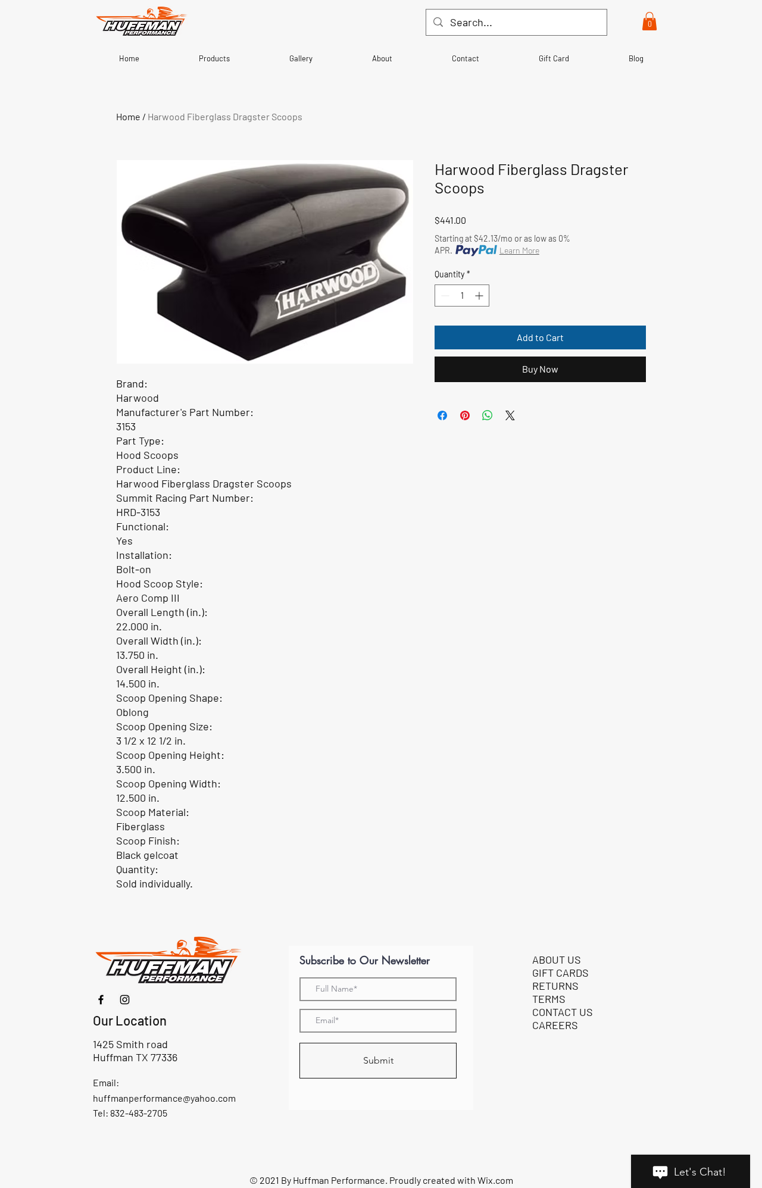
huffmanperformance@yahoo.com (164, 1097)
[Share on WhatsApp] (487, 415)
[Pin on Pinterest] (465, 415)
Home (128, 116)
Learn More (519, 250)
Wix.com (495, 1180)
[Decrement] (443, 295)
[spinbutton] (462, 295)
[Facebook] (101, 999)
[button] (649, 21)
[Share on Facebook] (442, 415)
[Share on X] (510, 415)
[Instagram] (124, 999)
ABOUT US (556, 959)
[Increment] (480, 295)
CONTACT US (562, 1011)
